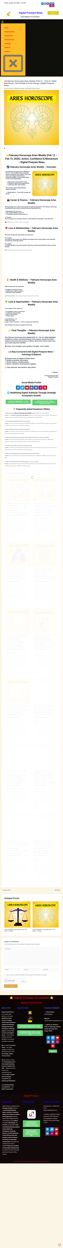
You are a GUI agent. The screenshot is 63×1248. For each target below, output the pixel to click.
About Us (7, 47)
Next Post (58, 890)
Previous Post (6, 890)
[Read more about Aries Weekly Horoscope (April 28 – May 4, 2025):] (46, 914)
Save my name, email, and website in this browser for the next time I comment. (26, 975)
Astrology (8, 43)
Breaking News (9, 32)
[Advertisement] (31, 264)
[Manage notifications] (59, 1244)
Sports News (9, 36)
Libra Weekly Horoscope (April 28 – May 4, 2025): (16, 930)
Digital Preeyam (53, 377)
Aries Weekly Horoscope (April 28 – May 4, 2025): (44, 930)
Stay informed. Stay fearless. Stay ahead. (21, 367)
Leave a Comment (9, 88)
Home (7, 28)
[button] (31, 21)
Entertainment (9, 39)
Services (7, 51)
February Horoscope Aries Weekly (22, 413)
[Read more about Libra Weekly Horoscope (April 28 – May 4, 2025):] (17, 914)
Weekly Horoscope (19, 88)
